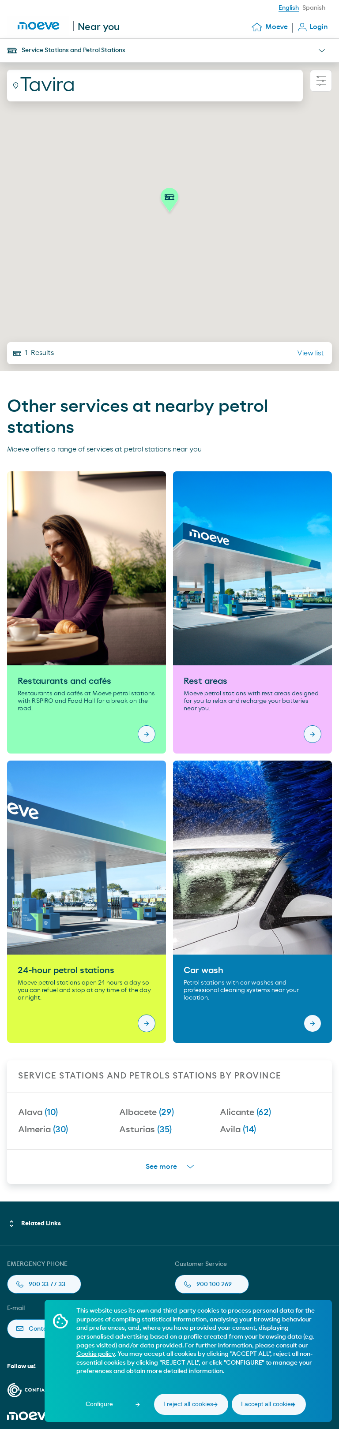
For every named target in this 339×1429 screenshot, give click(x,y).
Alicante (245, 1112)
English (289, 8)
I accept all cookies (267, 1403)
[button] (169, 202)
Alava (38, 1112)
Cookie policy (95, 1354)
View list (310, 353)
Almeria (43, 1129)
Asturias (145, 1129)
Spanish (313, 8)
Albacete (146, 1112)
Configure (99, 1403)
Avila (238, 1129)
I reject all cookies (188, 1403)
